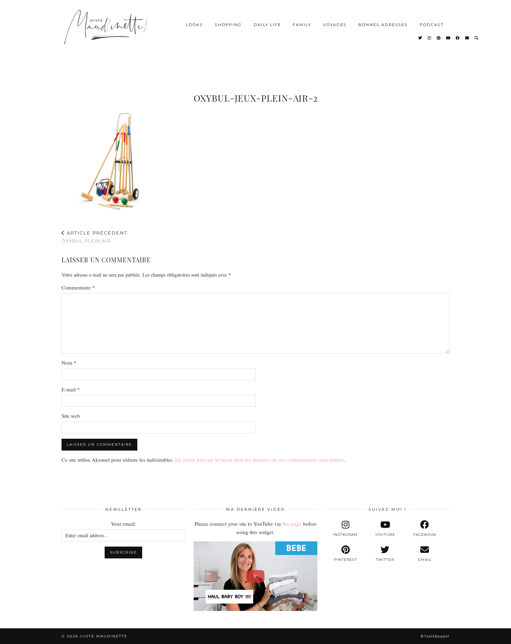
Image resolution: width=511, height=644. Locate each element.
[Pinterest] (439, 38)
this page (292, 523)
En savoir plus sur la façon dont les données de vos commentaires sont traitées (259, 459)
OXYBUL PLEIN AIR (95, 237)
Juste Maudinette (104, 636)
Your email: (123, 523)
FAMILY (302, 24)
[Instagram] (430, 38)
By (435, 636)
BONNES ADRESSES (383, 24)
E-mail (71, 389)
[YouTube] (448, 38)
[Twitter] (420, 38)
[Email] (467, 38)
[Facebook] (458, 38)
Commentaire (78, 287)
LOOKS (194, 24)
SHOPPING (228, 24)
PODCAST (432, 24)
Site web (71, 415)
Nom (69, 362)
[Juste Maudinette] (106, 32)
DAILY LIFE (267, 24)
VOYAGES (335, 24)
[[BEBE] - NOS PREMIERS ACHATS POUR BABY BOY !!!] (255, 576)
